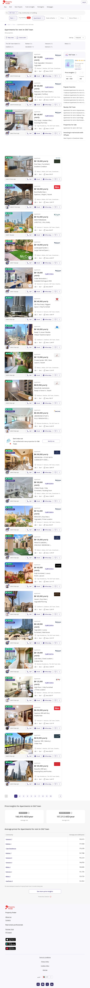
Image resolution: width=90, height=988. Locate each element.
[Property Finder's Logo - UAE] (7, 2)
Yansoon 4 (9, 862)
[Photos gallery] (19, 62)
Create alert (22, 37)
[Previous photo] (6, 62)
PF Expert (8, 933)
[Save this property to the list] (55, 76)
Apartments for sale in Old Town (73, 128)
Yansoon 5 (9, 858)
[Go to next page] (60, 796)
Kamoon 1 (9, 872)
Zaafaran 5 (9, 881)
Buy (5, 7)
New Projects (18, 7)
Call (30, 76)
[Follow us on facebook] (42, 984)
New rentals (23, 813)
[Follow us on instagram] (38, 984)
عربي (38, 977)
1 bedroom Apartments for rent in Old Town (76, 93)
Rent (10, 7)
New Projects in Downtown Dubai (73, 138)
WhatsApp (48, 76)
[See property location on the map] (30, 70)
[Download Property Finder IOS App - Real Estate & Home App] (10, 939)
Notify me (51, 441)
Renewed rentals (64, 813)
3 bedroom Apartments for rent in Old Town (76, 102)
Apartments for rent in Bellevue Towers (75, 115)
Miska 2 (8, 867)
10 (50, 796)
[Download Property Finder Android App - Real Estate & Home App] (10, 944)
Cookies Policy (45, 966)
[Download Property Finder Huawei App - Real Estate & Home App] (10, 948)
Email (38, 76)
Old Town (12, 13)
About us (8, 917)
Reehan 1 (8, 844)
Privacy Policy (45, 961)
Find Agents (40, 7)
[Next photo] (31, 62)
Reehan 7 (8, 853)
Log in (84, 2)
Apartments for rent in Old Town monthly (75, 97)
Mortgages (50, 7)
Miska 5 (8, 876)
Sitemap (45, 970)
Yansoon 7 (9, 839)
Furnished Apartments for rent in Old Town (76, 90)
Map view (11, 37)
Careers (8, 920)
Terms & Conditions (45, 957)
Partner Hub (9, 929)
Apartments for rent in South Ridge (73, 118)
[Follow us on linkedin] (51, 984)
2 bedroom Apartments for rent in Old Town (76, 95)
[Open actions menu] (59, 76)
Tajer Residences (11, 848)
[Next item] (83, 72)
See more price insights (45, 891)
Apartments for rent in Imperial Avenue (75, 110)
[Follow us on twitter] (47, 984)
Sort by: (71, 37)
